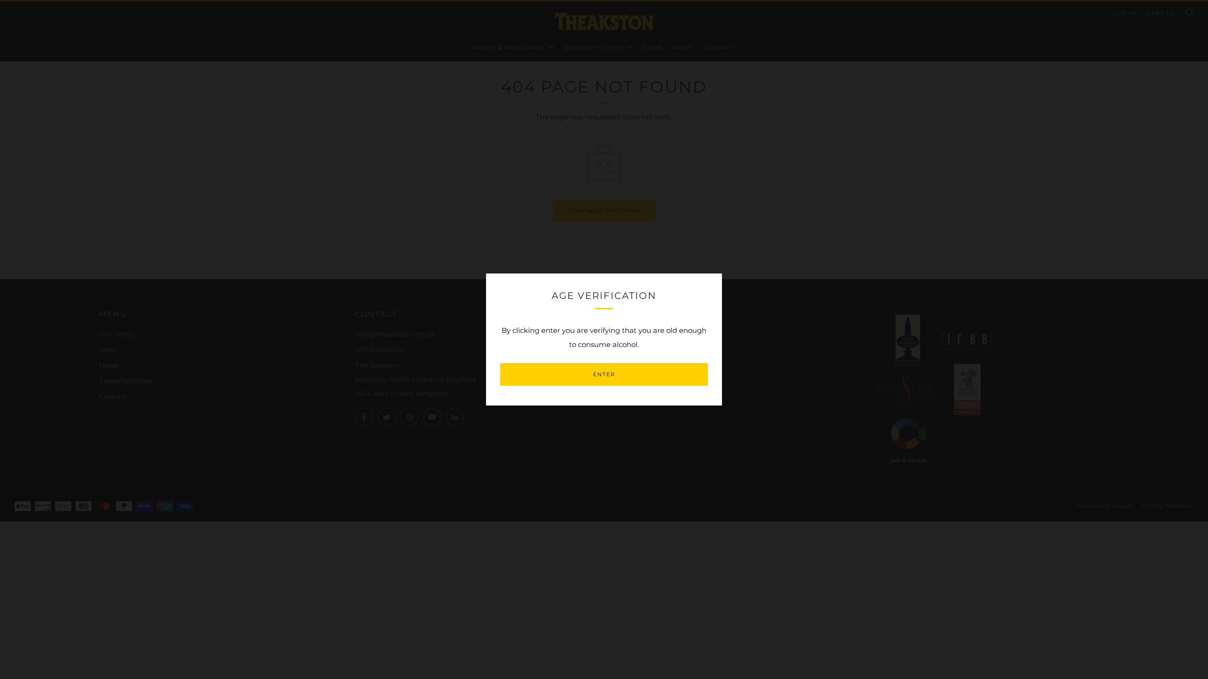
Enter (604, 374)
